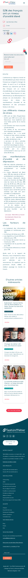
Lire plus (7, 322)
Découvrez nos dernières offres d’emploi (13, 542)
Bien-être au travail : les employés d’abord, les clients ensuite (15, 217)
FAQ (4, 528)
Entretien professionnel (8, 493)
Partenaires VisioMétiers (8, 512)
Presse (4, 525)
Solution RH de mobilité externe (10, 471)
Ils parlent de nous (7, 510)
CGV (19, 570)
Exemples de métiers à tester (9, 461)
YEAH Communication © (18, 566)
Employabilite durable (8, 497)
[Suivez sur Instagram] (13, 436)
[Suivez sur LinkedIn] (4, 436)
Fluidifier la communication (9, 491)
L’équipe (5, 507)
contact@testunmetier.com (9, 538)
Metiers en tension (7, 495)
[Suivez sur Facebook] (7, 436)
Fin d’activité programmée (9, 484)
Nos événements (9, 311)
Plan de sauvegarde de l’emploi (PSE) (12, 500)
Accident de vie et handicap (9, 486)
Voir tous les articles (14, 410)
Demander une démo (10, 442)
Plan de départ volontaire (9, 488)
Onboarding (6, 479)
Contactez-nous (6, 516)
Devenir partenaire (7, 514)
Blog (4, 523)
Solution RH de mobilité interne (10, 469)
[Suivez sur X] (10, 436)
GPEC (4, 481)
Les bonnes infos (11, 22)
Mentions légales (12, 570)
